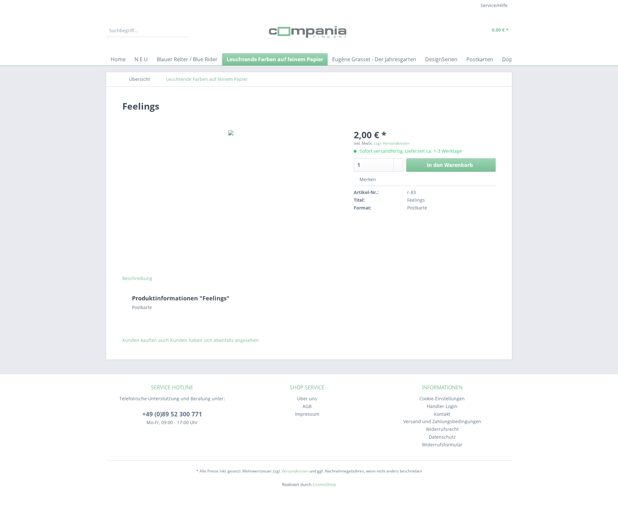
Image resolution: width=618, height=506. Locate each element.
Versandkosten (295, 471)
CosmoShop (324, 484)
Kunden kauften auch (145, 340)
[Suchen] (181, 30)
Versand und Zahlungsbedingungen (442, 421)
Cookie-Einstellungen (442, 398)
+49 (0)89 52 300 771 (172, 414)
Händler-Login (442, 406)
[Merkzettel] (452, 30)
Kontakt (442, 414)
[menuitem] (146, 33)
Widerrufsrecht (442, 429)
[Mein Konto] (467, 30)
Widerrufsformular (442, 445)
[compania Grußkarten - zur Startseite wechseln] (309, 32)
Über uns (307, 398)
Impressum (307, 414)
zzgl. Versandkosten (391, 143)
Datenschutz (442, 437)
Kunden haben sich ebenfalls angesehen (214, 340)
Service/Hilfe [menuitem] (494, 5)
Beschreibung (137, 278)
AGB (307, 406)
